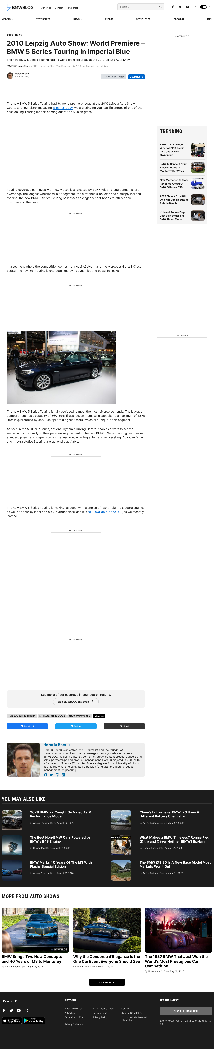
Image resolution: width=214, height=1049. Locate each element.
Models (6, 19)
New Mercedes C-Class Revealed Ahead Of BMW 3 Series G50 (174, 183)
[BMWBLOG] (28, 1001)
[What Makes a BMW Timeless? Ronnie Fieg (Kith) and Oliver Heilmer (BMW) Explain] (121, 837)
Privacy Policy (100, 1017)
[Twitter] (180, 6)
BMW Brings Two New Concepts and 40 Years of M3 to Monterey (32, 959)
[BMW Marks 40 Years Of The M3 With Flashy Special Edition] (12, 862)
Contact (59, 8)
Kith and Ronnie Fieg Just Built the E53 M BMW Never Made (172, 216)
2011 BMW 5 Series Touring (21, 716)
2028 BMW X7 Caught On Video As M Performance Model (60, 814)
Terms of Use (100, 1013)
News (76, 19)
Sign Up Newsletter (131, 1013)
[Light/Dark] (203, 7)
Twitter (77, 726)
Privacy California (74, 1024)
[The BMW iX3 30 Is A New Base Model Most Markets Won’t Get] (121, 862)
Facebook (29, 726)
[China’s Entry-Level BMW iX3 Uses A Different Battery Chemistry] (121, 812)
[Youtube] (187, 6)
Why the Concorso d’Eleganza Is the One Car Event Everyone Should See (106, 959)
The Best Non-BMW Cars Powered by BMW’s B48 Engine (60, 839)
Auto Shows (14, 35)
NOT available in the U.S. (105, 512)
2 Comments (136, 76)
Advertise (46, 8)
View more (105, 982)
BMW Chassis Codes (104, 1008)
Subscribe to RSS (74, 1017)
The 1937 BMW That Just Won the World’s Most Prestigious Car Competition (176, 961)
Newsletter (72, 8)
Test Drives (43, 19)
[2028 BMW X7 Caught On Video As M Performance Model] (12, 812)
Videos (109, 19)
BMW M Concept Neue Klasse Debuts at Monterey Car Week (173, 167)
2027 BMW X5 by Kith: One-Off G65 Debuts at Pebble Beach (174, 200)
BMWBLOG (12, 66)
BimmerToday (62, 107)
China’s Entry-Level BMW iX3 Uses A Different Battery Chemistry (169, 814)
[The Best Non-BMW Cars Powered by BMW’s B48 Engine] (12, 837)
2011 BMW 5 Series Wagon (52, 716)
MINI (209, 19)
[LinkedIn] (63, 775)
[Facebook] (172, 6)
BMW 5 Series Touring (80, 716)
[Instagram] (195, 6)
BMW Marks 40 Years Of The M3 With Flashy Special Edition (61, 864)
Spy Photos (143, 19)
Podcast (179, 19)
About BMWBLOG (74, 1008)
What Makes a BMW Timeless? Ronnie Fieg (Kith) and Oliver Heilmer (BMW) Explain (174, 839)
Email (126, 726)
